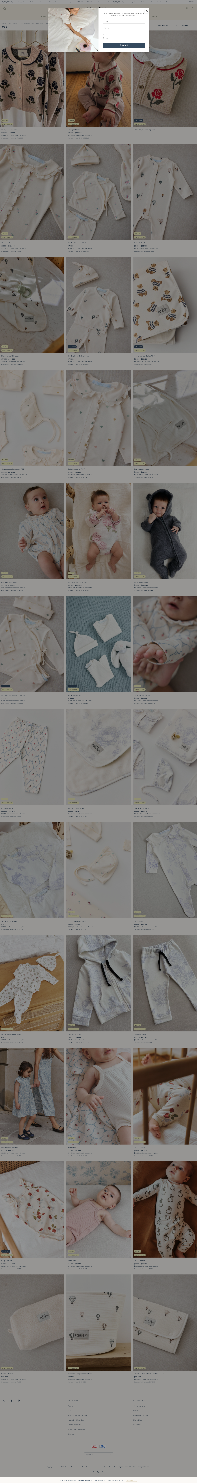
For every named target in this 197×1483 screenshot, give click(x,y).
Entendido (131, 1480)
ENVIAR (124, 45)
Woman (109, 35)
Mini (107, 38)
